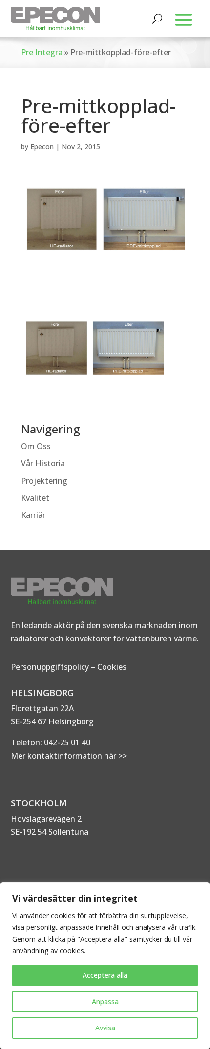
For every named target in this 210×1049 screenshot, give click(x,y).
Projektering (44, 480)
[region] (105, 965)
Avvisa (105, 1027)
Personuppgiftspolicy (50, 666)
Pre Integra (42, 52)
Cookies (111, 666)
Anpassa (105, 1001)
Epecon (42, 146)
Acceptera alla (105, 975)
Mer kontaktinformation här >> (69, 755)
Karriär (33, 515)
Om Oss (36, 446)
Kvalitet (35, 498)
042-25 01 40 (66, 742)
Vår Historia (43, 463)
